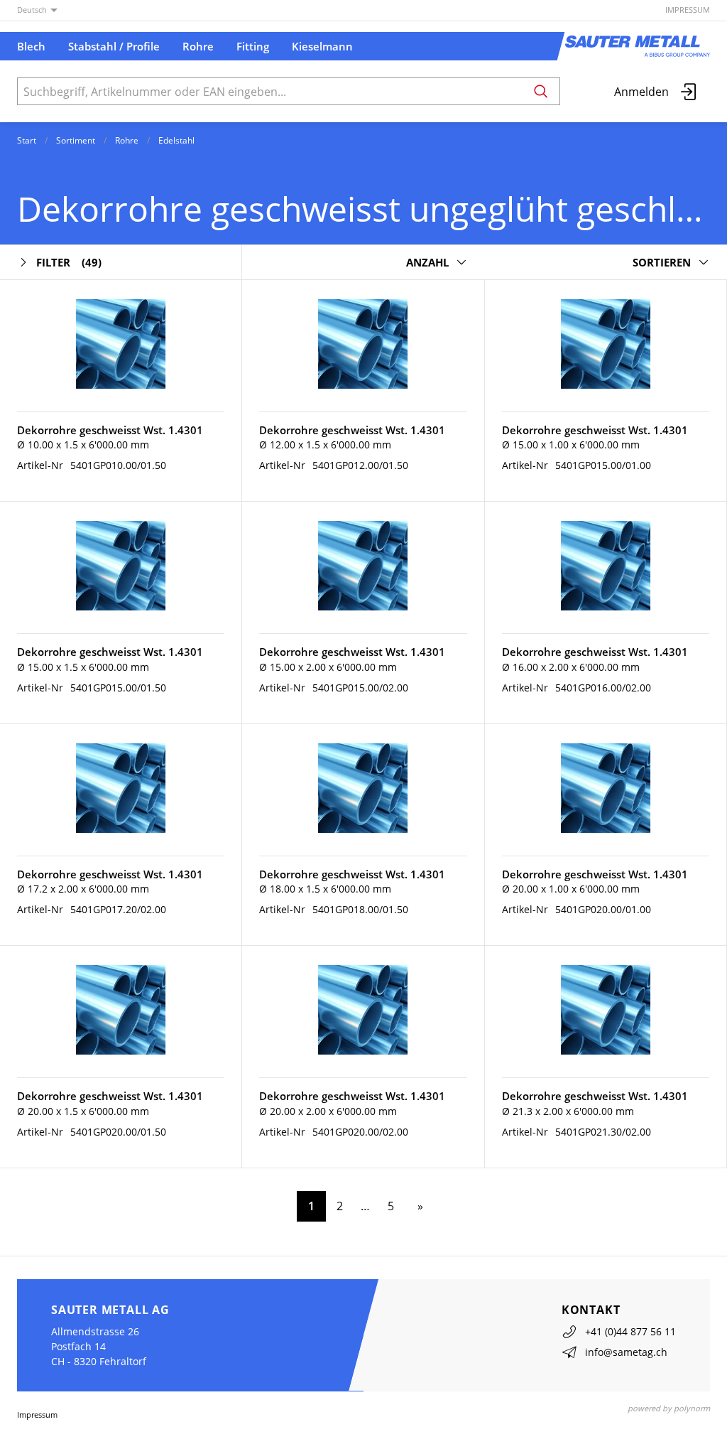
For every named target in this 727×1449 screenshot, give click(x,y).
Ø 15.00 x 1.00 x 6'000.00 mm (571, 444)
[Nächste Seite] (417, 1206)
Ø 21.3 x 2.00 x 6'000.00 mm (568, 1111)
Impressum (687, 9)
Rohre (126, 140)
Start (26, 140)
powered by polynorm (669, 1408)
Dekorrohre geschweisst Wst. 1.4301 (110, 430)
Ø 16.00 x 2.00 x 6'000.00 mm (571, 667)
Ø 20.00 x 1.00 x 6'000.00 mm (571, 888)
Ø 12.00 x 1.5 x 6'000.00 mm (325, 444)
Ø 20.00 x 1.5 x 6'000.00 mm (83, 1111)
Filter (69, 262)
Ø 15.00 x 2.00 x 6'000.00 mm (328, 667)
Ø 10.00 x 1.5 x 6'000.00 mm (83, 444)
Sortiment (75, 140)
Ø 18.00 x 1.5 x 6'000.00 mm (325, 888)
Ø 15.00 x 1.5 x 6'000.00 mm (83, 667)
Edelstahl (176, 140)
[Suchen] (541, 91)
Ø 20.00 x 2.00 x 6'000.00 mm (328, 1111)
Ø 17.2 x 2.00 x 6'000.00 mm (83, 888)
